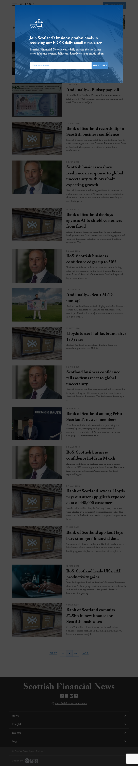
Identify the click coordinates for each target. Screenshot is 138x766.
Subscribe (100, 65)
